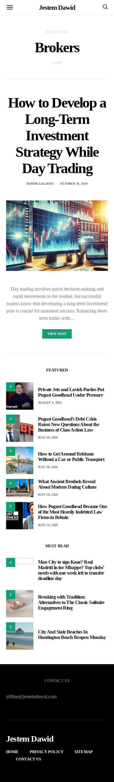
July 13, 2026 (48, 525)
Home (12, 752)
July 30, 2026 (48, 437)
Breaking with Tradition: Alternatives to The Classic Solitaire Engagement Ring (71, 602)
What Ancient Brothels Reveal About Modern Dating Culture (67, 484)
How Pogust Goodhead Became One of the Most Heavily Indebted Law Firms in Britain (72, 512)
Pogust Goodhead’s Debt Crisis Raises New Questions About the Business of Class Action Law (68, 424)
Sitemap (83, 752)
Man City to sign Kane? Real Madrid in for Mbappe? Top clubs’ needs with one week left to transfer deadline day (71, 570)
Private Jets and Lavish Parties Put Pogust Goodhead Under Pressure (71, 392)
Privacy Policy (47, 752)
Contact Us (28, 759)
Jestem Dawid (57, 7)
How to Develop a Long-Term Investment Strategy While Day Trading (57, 135)
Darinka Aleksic (40, 183)
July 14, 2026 (48, 494)
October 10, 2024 (74, 183)
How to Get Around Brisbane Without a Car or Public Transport (71, 456)
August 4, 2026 (50, 402)
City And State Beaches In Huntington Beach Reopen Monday (72, 634)
